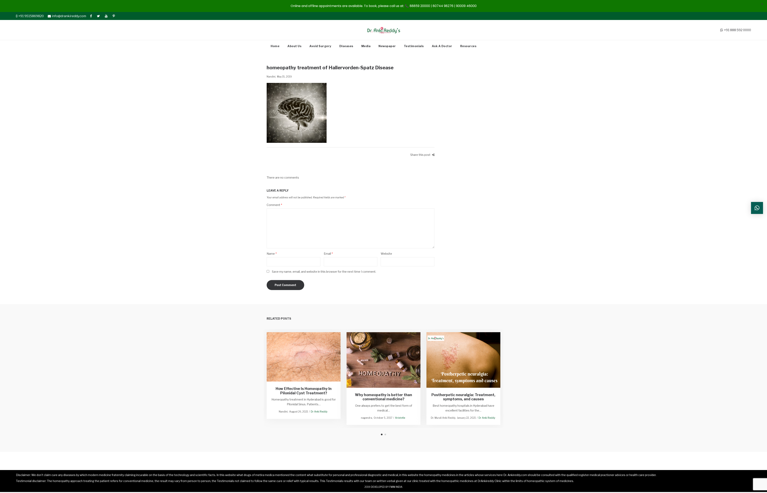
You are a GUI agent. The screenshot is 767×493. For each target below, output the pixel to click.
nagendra (366, 417)
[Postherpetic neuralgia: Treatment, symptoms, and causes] (463, 359)
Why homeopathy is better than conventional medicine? (383, 397)
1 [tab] (382, 434)
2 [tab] (385, 434)
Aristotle (400, 417)
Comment (274, 205)
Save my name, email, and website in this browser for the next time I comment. (324, 271)
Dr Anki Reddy (319, 411)
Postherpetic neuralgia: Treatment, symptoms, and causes (463, 397)
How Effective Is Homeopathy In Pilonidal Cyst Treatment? (304, 391)
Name (272, 253)
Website (386, 253)
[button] (757, 208)
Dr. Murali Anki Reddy (443, 417)
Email (328, 253)
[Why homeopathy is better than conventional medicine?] (383, 359)
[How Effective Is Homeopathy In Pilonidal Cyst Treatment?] (303, 357)
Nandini (271, 76)
